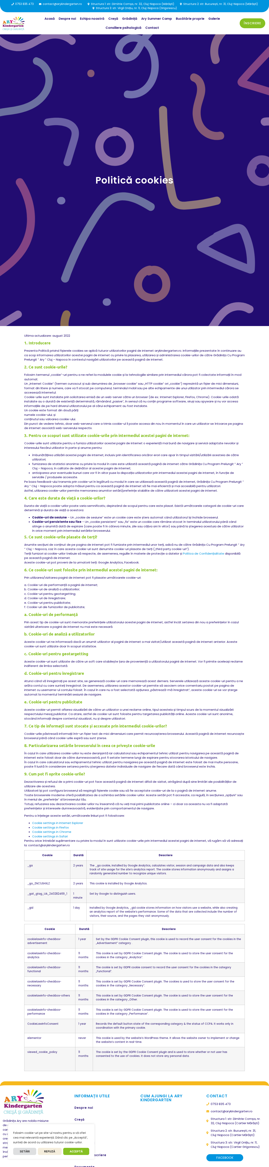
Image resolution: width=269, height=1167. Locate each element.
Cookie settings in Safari (50, 836)
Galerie (214, 18)
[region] (51, 1141)
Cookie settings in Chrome (51, 832)
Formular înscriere (90, 1155)
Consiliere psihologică (123, 27)
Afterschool (84, 1143)
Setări (25, 1151)
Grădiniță (129, 18)
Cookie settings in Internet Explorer (57, 823)
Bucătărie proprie (190, 18)
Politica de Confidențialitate (203, 553)
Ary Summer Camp (156, 18)
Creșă (113, 18)
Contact (152, 27)
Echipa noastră (92, 18)
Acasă (50, 18)
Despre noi (67, 18)
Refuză (49, 1151)
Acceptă (76, 1151)
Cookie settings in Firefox (50, 827)
